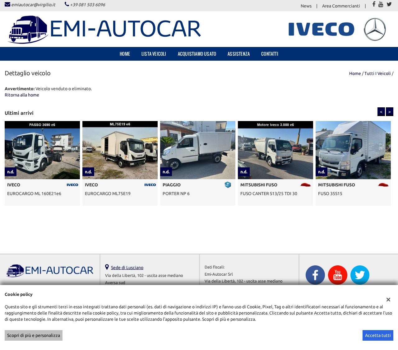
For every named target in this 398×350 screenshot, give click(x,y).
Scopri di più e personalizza (33, 335)
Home (125, 53)
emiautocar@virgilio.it (33, 4)
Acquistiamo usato (197, 53)
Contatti (269, 53)
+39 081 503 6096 (87, 4)
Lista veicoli (153, 53)
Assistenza (239, 53)
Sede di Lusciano (127, 267)
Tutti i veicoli (377, 73)
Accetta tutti (378, 335)
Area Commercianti (341, 5)
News (306, 5)
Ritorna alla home (22, 94)
